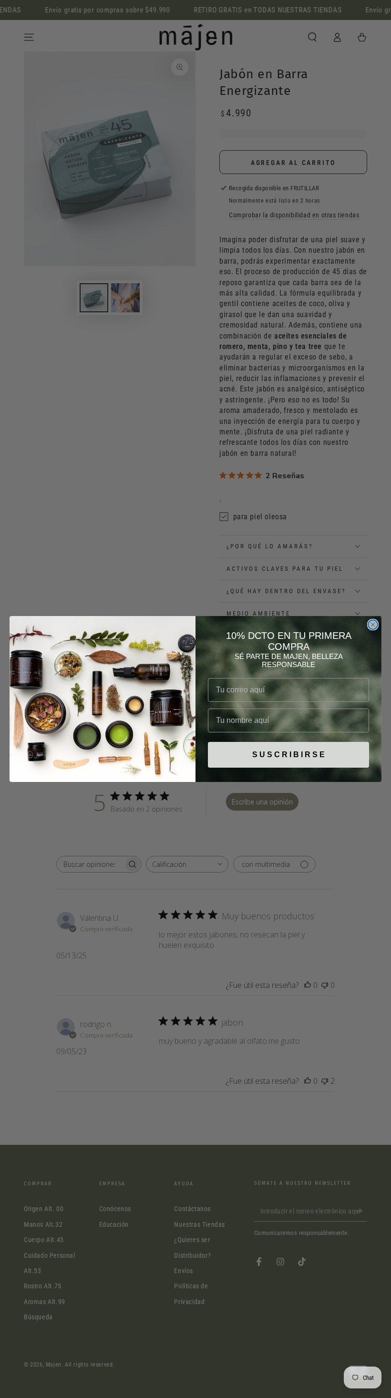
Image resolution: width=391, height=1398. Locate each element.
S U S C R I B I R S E (288, 754)
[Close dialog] (373, 624)
